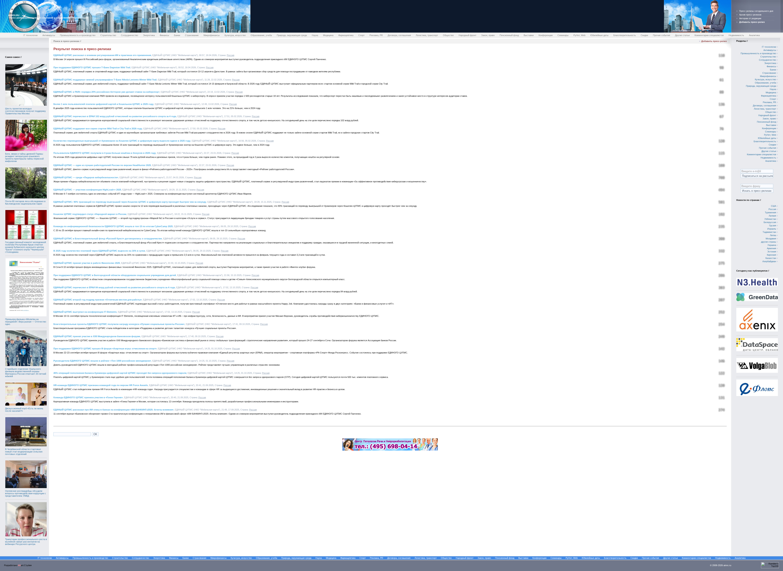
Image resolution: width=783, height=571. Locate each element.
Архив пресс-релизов (750, 14)
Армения (771, 248)
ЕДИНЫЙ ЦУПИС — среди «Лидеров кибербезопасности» (85, 177)
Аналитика (754, 35)
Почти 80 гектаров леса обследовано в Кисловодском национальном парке (25, 202)
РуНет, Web (579, 35)
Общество (448, 35)
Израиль (771, 229)
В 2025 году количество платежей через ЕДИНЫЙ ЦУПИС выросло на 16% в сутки (99, 251)
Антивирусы (48, 35)
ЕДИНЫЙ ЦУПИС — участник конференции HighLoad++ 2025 (87, 189)
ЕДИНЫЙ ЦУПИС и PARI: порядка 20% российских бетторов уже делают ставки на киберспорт (106, 92)
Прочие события (661, 35)
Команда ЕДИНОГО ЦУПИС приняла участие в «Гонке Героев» (88, 397)
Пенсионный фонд (509, 35)
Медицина (328, 35)
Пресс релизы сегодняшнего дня (756, 11)
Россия (230, 55)
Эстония (771, 251)
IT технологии (30, 35)
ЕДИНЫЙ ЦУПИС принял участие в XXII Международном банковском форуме (96, 336)
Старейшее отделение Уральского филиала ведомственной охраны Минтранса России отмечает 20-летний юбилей (25, 372)
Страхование (192, 35)
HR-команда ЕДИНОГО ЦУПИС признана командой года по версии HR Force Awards (100, 385)
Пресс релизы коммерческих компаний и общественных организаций (48, 18)
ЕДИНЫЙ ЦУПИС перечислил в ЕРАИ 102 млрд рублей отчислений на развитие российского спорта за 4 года (114, 116)
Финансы (164, 35)
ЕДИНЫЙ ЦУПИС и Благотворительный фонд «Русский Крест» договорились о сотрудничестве (107, 238)
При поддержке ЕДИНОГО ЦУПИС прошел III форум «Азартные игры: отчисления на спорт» (105, 348)
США (773, 206)
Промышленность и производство (77, 35)
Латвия (772, 216)
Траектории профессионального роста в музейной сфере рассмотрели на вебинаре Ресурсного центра (26, 541)
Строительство (108, 35)
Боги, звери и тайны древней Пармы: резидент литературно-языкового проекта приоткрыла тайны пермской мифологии (24, 157)
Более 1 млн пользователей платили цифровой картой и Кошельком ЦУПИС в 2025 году (103, 104)
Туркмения (770, 212)
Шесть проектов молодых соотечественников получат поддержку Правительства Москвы (25, 111)
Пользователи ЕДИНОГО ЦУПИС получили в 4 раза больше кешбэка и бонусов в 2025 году (104, 153)
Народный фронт (467, 35)
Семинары (562, 35)
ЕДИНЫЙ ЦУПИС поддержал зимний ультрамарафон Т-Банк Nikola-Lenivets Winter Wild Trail (105, 79)
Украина (772, 245)
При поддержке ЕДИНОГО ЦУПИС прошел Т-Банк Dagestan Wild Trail (91, 67)
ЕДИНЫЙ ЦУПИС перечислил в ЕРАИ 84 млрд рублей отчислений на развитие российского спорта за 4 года (114, 287)
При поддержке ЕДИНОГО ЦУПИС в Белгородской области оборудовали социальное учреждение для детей (114, 275)
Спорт (361, 35)
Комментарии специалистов (709, 35)
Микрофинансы (211, 35)
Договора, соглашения (399, 35)
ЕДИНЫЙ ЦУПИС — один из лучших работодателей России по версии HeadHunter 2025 (102, 165)
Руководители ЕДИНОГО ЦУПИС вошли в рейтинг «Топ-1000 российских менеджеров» (102, 361)
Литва (773, 235)
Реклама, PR (376, 35)
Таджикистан (769, 232)
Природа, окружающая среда (292, 35)
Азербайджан (769, 261)
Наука (315, 35)
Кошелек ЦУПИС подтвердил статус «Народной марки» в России (89, 214)
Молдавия (771, 238)
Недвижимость (736, 35)
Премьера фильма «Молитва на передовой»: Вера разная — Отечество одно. (25, 321)
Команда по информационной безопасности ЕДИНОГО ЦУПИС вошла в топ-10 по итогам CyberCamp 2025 (113, 226)
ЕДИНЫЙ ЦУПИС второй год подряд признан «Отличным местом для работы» (97, 299)
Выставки (529, 35)
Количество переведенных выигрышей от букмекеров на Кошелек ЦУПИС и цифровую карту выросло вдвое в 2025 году (121, 141)
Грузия (772, 225)
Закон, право (488, 35)
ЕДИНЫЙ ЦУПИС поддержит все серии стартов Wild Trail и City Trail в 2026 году (97, 128)
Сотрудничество (129, 35)
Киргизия (771, 255)
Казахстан (770, 258)
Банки (177, 35)
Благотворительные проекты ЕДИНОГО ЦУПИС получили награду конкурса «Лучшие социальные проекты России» (119, 324)
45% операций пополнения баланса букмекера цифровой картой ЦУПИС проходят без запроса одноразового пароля (119, 373)
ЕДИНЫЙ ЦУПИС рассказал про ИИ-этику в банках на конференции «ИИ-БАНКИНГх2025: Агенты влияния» (113, 409)
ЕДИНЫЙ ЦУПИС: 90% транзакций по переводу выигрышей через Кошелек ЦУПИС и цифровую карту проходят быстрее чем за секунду (129, 202)
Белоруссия (770, 222)
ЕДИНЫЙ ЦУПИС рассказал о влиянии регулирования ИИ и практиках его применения (102, 55)
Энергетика (149, 35)
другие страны (768, 242)
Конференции (546, 35)
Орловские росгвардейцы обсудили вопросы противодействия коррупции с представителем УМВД (25, 493)
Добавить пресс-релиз (714, 41)
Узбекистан (770, 219)
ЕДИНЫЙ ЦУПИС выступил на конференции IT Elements (85, 312)
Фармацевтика (345, 35)
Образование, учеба (261, 35)
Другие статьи (682, 35)
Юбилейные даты (599, 35)
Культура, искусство (235, 35)
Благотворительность (624, 35)
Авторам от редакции (750, 18)
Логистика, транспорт (427, 35)
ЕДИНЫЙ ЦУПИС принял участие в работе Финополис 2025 (86, 263)
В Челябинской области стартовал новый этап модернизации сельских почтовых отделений (24, 451)
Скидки (644, 35)
